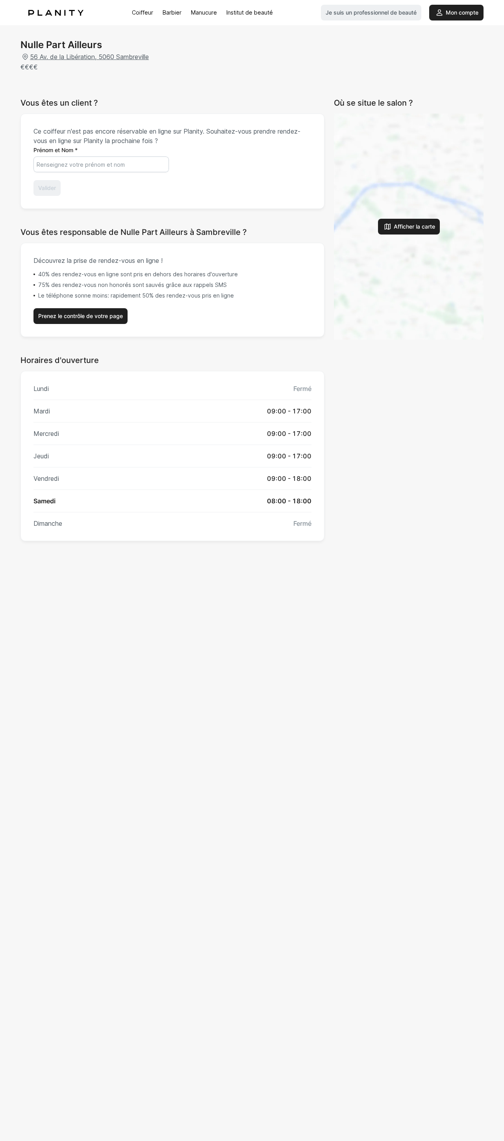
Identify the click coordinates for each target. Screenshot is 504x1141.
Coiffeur (142, 12)
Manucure (204, 12)
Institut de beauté (249, 12)
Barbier (172, 12)
